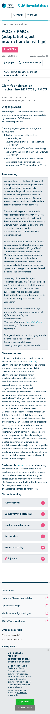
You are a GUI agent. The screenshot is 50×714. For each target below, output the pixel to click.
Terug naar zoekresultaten (15, 24)
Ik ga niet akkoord (25, 707)
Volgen (11, 49)
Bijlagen (9, 63)
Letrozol (32, 362)
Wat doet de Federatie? (12, 639)
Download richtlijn (31, 63)
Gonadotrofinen (34, 322)
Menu (33, 15)
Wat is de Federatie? (11, 635)
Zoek (19, 15)
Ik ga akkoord (25, 702)
